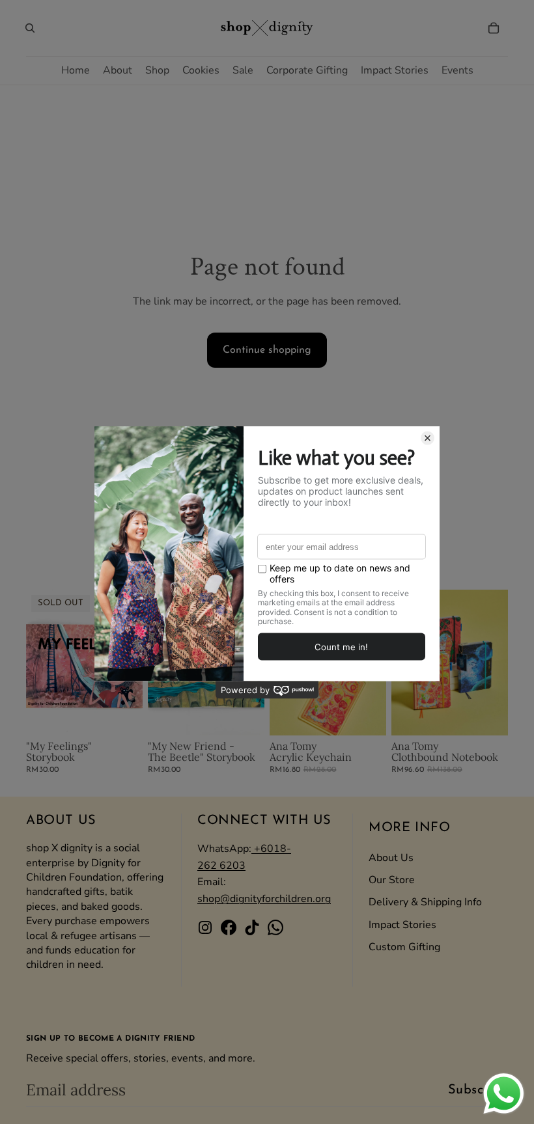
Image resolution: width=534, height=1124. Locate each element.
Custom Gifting (404, 947)
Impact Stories (402, 925)
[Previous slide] (36, 662)
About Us (391, 858)
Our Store (392, 880)
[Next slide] (498, 662)
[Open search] (30, 28)
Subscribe (478, 1090)
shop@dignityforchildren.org (264, 899)
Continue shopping (267, 350)
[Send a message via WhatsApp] (503, 1093)
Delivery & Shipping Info (425, 902)
